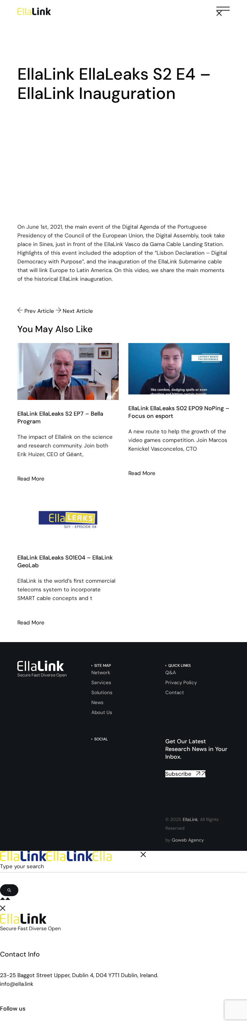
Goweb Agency (188, 840)
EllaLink (190, 819)
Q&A (170, 672)
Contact (174, 692)
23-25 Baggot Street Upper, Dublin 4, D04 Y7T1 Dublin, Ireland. (79, 975)
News (97, 702)
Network (100, 672)
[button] (223, 11)
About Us (101, 712)
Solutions (102, 692)
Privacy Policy (181, 682)
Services (101, 682)
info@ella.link (16, 983)
